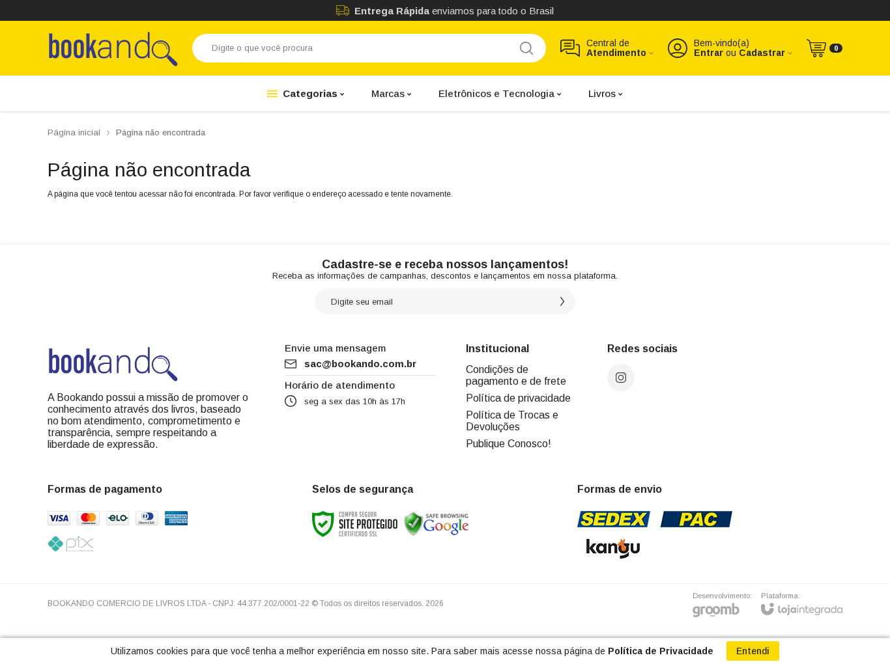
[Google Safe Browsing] (436, 523)
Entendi (752, 651)
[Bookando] (113, 48)
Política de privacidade (518, 398)
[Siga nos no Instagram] (621, 377)
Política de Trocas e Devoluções (512, 420)
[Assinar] (562, 301)
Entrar (708, 53)
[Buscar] (526, 48)
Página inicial (74, 132)
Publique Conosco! (508, 443)
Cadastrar (762, 53)
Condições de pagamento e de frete (516, 375)
